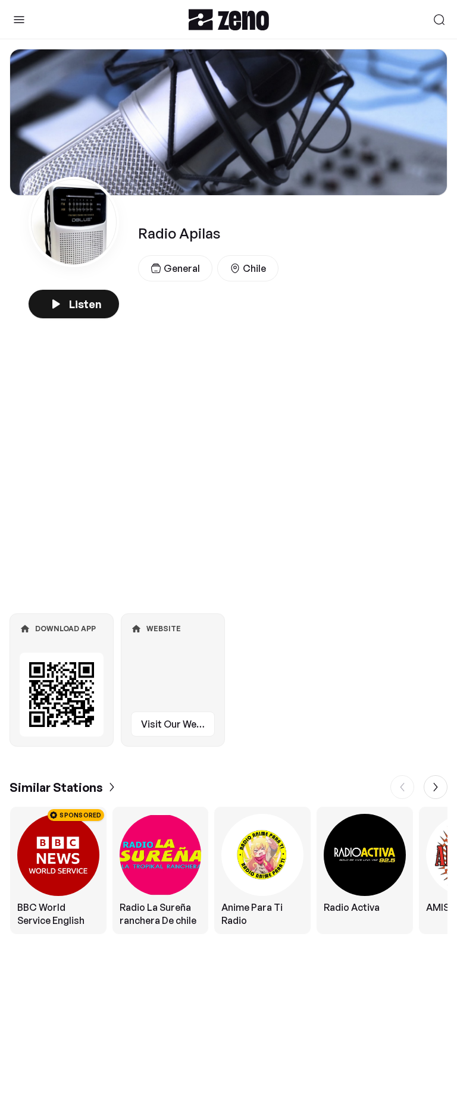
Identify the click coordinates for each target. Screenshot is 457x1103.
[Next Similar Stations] (435, 787)
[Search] (439, 19)
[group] (228, 870)
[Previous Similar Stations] (402, 787)
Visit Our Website (178, 724)
